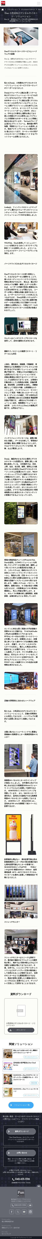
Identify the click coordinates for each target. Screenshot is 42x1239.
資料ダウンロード (22, 1131)
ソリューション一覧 (22, 1105)
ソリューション (12, 9)
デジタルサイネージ (28, 9)
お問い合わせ (22, 1153)
